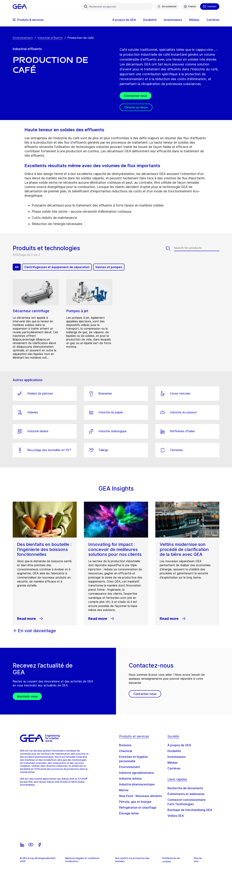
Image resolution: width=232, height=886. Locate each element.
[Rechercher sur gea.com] (86, 6)
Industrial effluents (50, 38)
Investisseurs (176, 757)
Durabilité (174, 751)
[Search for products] (170, 248)
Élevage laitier (129, 813)
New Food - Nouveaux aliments (140, 796)
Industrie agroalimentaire (136, 773)
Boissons (125, 745)
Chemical (125, 751)
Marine (124, 790)
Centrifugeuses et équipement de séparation (57, 267)
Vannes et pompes (108, 267)
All (16, 267)
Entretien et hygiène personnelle (133, 759)
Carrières (173, 768)
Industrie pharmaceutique (137, 784)
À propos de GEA (179, 745)
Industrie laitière (130, 778)
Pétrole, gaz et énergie (135, 802)
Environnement (23, 38)
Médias (172, 762)
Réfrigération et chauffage (137, 807)
